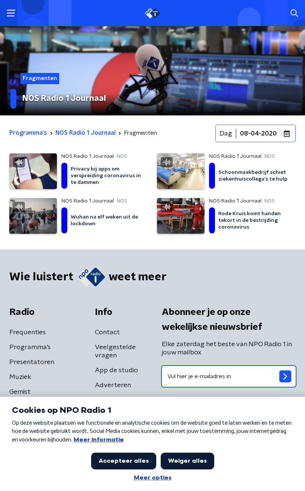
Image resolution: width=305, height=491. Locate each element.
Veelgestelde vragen (115, 351)
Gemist (19, 392)
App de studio (116, 370)
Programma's (30, 347)
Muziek (20, 377)
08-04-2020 (258, 134)
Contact (107, 332)
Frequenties (27, 332)
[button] (11, 13)
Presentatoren (31, 362)
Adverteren (113, 385)
